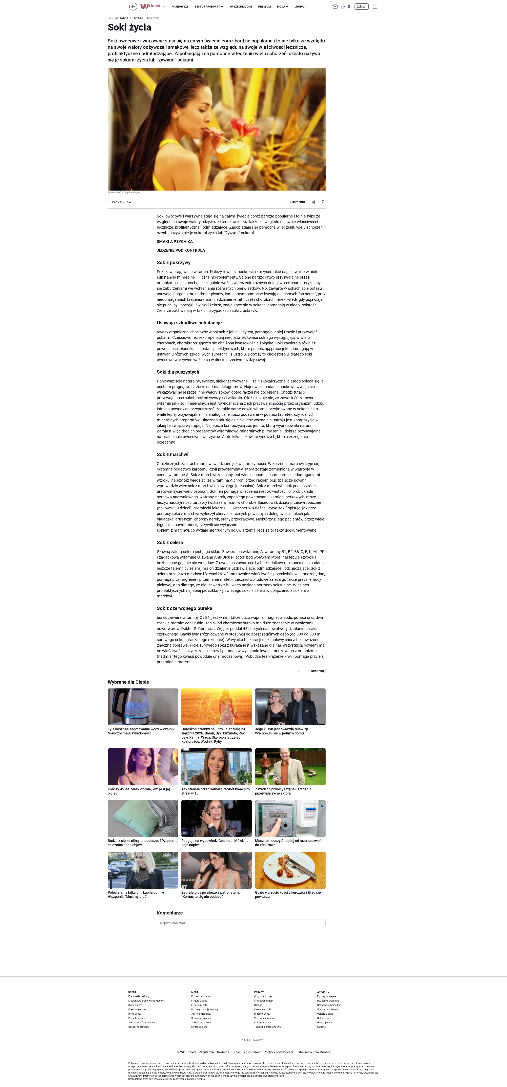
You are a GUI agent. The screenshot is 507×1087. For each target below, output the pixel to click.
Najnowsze (180, 6)
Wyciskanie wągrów (264, 1018)
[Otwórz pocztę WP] (335, 6)
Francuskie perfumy (139, 996)
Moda (281, 6)
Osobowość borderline (329, 1005)
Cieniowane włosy (264, 1000)
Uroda (299, 6)
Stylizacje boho (199, 1027)
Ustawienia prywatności (312, 1052)
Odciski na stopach (138, 1027)
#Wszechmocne (241, 6)
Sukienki (321, 1027)
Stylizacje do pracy (201, 1018)
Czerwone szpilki (263, 1009)
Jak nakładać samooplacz (142, 1022)
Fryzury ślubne (199, 1000)
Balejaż (258, 1005)
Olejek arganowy (137, 1009)
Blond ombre (135, 1005)
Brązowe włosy (262, 1013)
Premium (264, 6)
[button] (346, 6)
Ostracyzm (323, 1018)
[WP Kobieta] (156, 6)
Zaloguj (361, 6)
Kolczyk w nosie (262, 1022)
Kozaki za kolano (200, 996)
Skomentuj (298, 202)
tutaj (202, 1079)
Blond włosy (134, 1013)
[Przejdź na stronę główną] (133, 9)
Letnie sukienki (199, 1005)
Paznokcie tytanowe (328, 1000)
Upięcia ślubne (325, 1013)
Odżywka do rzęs (263, 996)
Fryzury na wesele (326, 996)
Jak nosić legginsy (201, 1013)
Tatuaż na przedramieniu (267, 1027)
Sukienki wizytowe (201, 1022)
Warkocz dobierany (327, 1009)
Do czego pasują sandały (204, 1009)
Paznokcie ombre (137, 1018)
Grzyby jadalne (325, 1022)
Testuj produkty (207, 6)
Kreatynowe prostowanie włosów (146, 1000)
